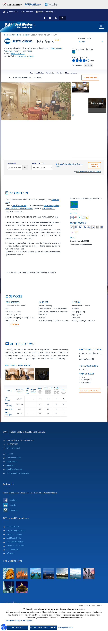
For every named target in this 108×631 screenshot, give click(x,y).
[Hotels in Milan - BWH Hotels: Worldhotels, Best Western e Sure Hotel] (22, 573)
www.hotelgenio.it (26, 56)
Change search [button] (94, 165)
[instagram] (50, 18)
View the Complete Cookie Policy (19, 621)
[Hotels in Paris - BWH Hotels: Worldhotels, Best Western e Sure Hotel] (22, 587)
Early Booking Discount (15, 530)
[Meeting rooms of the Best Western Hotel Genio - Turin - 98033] (12, 374)
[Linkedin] (56, 18)
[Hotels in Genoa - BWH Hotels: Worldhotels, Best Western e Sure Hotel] (62, 573)
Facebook (13, 500)
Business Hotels (13, 549)
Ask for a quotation (89, 390)
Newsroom (10, 465)
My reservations (12, 12)
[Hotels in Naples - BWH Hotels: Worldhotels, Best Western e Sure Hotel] (75, 573)
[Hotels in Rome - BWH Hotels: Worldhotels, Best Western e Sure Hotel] (8, 573)
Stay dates (11, 163)
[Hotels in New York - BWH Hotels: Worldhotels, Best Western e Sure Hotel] (8, 587)
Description (50, 73)
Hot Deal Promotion (14, 534)
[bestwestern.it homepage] (20, 24)
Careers (9, 454)
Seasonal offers (12, 526)
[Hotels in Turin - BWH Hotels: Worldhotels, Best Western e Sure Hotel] (48, 573)
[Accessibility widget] (4, 627)
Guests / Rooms (38, 163)
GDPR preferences (65, 628)
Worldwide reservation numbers (18, 51)
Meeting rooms (71, 73)
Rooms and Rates (37, 73)
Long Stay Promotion (14, 542)
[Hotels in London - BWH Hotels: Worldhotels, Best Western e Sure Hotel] (88, 573)
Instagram (14, 510)
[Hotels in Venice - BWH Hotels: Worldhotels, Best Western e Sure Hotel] (35, 573)
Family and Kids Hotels (15, 545)
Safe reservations (13, 458)
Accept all (17, 628)
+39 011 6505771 (17, 53)
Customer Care (27, 12)
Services (60, 73)
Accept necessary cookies (43, 628)
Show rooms (90, 77)
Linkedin (13, 505)
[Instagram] (5, 510)
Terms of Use (11, 461)
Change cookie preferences (17, 473)
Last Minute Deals (13, 538)
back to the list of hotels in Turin (88, 172)
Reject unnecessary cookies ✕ (90, 606)
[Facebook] (44, 18)
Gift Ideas (10, 553)
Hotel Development (14, 469)
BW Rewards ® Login (46, 12)
